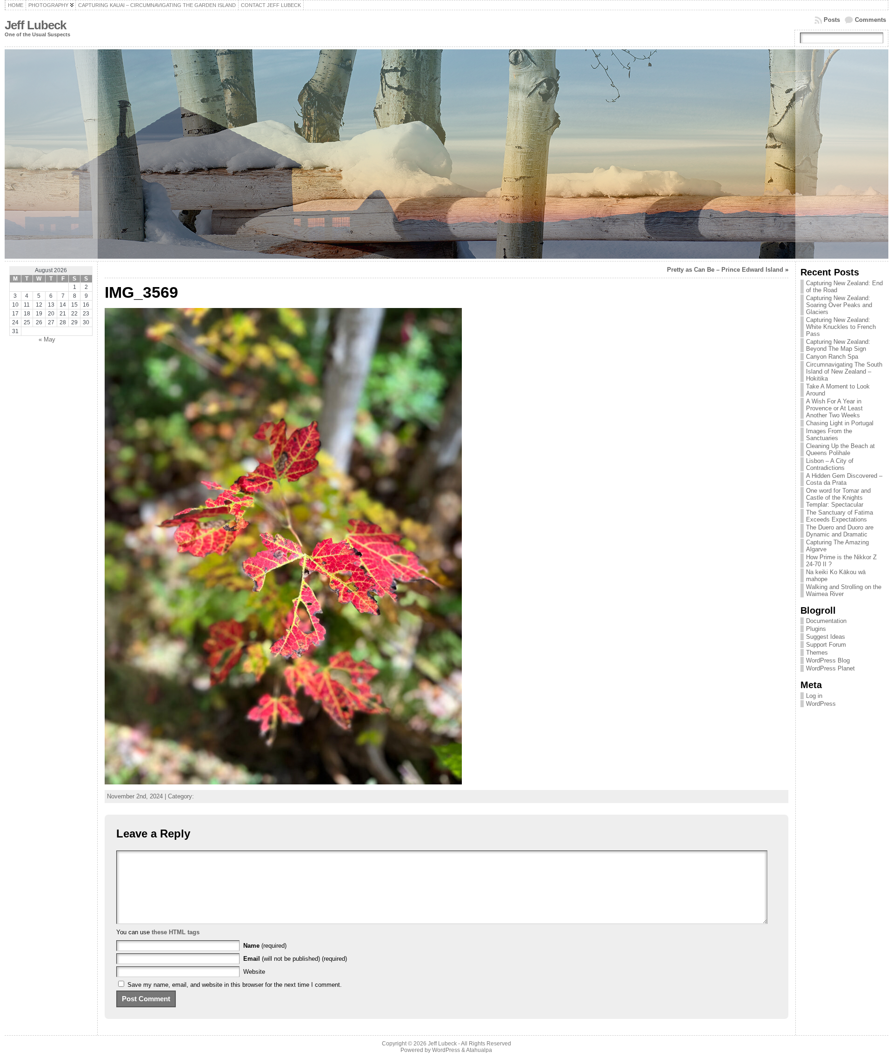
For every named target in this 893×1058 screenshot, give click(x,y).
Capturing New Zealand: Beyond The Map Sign (838, 345)
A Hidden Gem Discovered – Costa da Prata (844, 479)
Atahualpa (479, 1050)
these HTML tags (176, 932)
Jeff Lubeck (35, 25)
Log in (814, 695)
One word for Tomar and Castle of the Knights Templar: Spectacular (838, 497)
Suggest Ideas (825, 636)
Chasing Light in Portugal (839, 423)
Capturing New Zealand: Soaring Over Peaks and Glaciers (839, 305)
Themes (817, 652)
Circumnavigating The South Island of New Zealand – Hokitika (844, 371)
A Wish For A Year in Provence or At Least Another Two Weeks (834, 408)
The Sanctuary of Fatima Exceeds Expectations (839, 516)
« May (47, 339)
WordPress (821, 703)
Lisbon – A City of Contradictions (829, 464)
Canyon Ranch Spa (832, 356)
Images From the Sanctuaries (829, 435)
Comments (870, 19)
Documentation (826, 620)
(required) (265, 945)
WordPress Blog (828, 660)
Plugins (816, 628)
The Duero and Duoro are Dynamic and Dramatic (839, 531)
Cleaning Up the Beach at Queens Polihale (840, 449)
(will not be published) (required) (295, 958)
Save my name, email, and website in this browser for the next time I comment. (234, 984)
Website (254, 971)
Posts (832, 19)
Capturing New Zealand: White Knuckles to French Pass (841, 326)
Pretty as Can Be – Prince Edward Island (725, 269)
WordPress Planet (830, 668)
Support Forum (826, 644)
